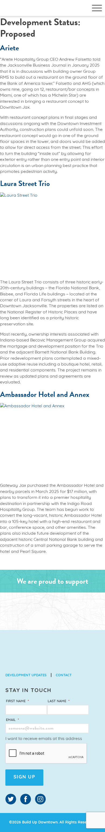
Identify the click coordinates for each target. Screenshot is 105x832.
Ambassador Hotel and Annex (44, 394)
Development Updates (26, 675)
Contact (64, 675)
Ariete (9, 47)
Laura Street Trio (25, 183)
